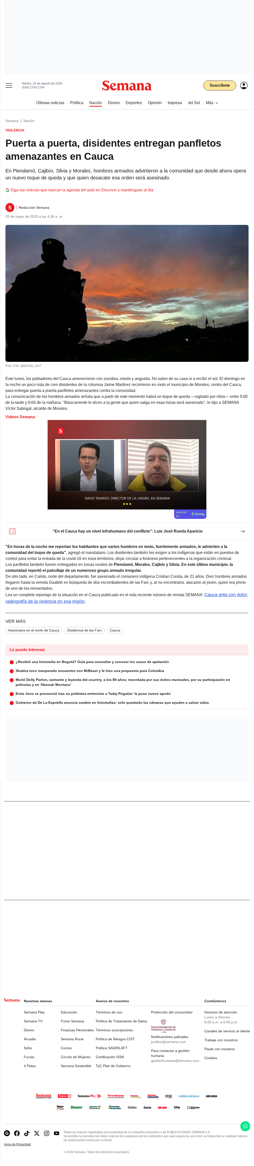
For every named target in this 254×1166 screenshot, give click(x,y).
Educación (69, 1012)
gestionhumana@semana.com (175, 1061)
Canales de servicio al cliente (227, 1031)
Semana (12, 121)
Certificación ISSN (110, 1057)
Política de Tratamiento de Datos (121, 1021)
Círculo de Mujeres (76, 1057)
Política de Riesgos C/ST (115, 1039)
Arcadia (30, 1039)
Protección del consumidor (172, 1012)
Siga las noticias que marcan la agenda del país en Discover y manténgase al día (81, 190)
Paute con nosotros (219, 1049)
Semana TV (33, 1021)
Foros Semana (72, 1021)
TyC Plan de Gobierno (113, 1066)
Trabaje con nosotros (221, 1040)
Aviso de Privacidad (22, 1144)
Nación (29, 121)
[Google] (7, 1133)
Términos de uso (109, 1012)
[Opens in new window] (17, 1133)
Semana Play (34, 1012)
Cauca (115, 630)
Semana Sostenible (76, 1066)
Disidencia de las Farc (84, 630)
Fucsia (29, 1057)
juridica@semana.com (168, 1042)
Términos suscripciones (114, 1030)
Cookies (210, 1058)
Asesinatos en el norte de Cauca (33, 630)
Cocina (66, 1048)
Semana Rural (72, 1039)
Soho (28, 1048)
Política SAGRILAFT (111, 1048)
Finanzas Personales (77, 1030)
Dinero (29, 1030)
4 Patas (30, 1066)
